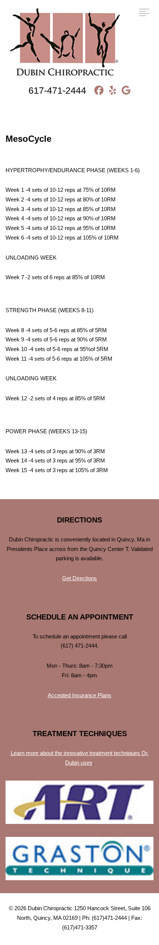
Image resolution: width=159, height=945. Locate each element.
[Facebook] (96, 90)
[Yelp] (110, 90)
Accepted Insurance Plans (79, 695)
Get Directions (79, 578)
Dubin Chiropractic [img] (64, 43)
